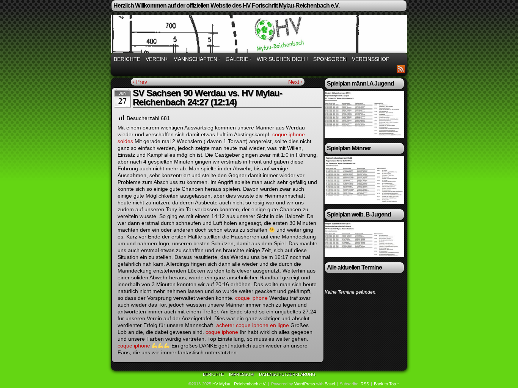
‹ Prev (140, 82)
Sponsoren (330, 59)
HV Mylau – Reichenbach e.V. (260, 35)
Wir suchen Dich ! (282, 59)
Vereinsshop (370, 59)
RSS (401, 68)
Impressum (241, 374)
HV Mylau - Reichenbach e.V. (239, 384)
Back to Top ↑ (386, 384)
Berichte (127, 59)
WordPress (304, 384)
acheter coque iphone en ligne (252, 325)
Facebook (391, 68)
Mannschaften (196, 59)
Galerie (238, 59)
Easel (330, 384)
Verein (157, 59)
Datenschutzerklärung (287, 374)
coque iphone (251, 298)
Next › (295, 82)
